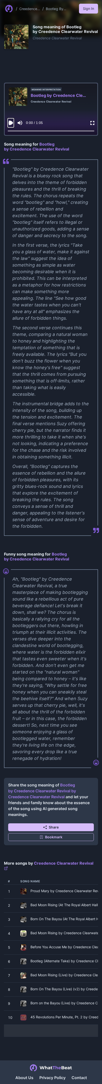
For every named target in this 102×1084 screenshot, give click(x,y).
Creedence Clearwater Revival (28, 9)
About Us (24, 1077)
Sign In (88, 8)
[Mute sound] (20, 123)
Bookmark (53, 837)
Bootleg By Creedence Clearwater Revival (55, 9)
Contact (79, 1077)
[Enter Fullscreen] (92, 122)
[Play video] (11, 122)
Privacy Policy (52, 1077)
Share (54, 827)
